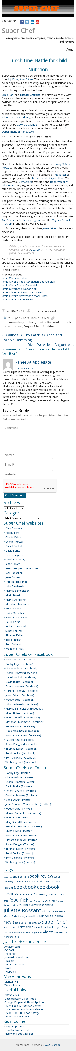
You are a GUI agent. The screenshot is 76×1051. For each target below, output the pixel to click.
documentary (14, 322)
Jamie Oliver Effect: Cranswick (19, 285)
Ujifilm (48, 326)
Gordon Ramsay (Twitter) (21, 795)
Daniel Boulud (13, 546)
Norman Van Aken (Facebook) (23, 735)
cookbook (25, 887)
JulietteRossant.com (16, 957)
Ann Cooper (9, 220)
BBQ (20, 877)
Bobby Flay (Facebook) (19, 664)
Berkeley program (30, 220)
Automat (8, 877)
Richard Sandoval (15, 626)
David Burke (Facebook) (19, 681)
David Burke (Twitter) (18, 786)
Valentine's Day (22, 932)
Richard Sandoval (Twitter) (21, 839)
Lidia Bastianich (14, 586)
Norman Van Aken (16, 617)
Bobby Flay (12, 532)
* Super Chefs (18, 318)
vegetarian (36, 932)
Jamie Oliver (40, 318)
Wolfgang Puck (14, 648)
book (26, 876)
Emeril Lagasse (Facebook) (21, 686)
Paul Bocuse (12, 622)
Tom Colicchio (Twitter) (19, 857)
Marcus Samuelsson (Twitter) (23, 813)
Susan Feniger (13, 630)
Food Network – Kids (17, 1030)
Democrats (25, 181)
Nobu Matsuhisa (15, 613)
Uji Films (13, 79)
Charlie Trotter (14, 541)
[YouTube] (37, 22)
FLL (58, 894)
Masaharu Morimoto (17, 604)
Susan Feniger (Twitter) (19, 844)
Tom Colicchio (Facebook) (20, 757)
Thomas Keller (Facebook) (21, 748)
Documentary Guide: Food (20, 998)
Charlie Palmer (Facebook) (21, 668)
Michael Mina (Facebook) (20, 726)
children (43, 881)
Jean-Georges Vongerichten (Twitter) (28, 804)
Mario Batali (12, 595)
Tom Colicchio (13, 644)
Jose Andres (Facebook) (19, 699)
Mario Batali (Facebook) (19, 713)
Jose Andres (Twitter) (18, 808)
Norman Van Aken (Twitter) (22, 835)
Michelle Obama (51, 916)
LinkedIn (9, 961)
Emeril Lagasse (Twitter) (20, 790)
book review (41, 876)
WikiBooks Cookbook (17, 1016)
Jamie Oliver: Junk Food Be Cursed (22, 292)
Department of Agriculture (48, 178)
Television (24, 927)
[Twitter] (27, 22)
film (30, 322)
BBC (14, 876)
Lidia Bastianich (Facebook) (21, 704)
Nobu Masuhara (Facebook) (22, 731)
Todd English (13, 639)
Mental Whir (11, 981)
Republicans (61, 174)
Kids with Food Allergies (19, 1033)
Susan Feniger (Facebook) (21, 744)
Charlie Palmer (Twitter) (20, 777)
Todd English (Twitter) (19, 853)
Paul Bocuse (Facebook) (19, 739)
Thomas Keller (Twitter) (20, 848)
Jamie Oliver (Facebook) (19, 695)
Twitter (9, 968)
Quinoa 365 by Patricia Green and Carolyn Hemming (32, 337)
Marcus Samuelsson (17, 590)
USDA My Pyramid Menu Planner (24, 1009)
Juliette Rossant (44, 311)
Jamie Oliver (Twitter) (18, 799)
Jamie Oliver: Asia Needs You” (19, 288)
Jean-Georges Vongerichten (22, 568)
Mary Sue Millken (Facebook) (22, 717)
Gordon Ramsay (15, 559)
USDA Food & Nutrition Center (22, 1005)
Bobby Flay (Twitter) (18, 773)
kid (43, 911)
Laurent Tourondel (16, 581)
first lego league (47, 894)
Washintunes (12, 985)
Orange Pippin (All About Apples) (24, 1002)
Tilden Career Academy (16, 117)
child (32, 881)
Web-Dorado (53, 1045)
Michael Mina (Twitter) (19, 831)
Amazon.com (12, 946)
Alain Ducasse (13, 528)
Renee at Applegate (33, 362)
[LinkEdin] (32, 22)
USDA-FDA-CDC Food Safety (21, 1013)
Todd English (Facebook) (20, 753)
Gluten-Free (49, 900)
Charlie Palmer (14, 537)
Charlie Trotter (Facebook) (21, 673)
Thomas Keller (14, 635)
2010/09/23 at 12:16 (24, 368)
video (48, 932)
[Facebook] (22, 22)
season (35, 249)
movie (17, 326)
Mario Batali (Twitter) (18, 817)
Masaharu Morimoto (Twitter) (23, 826)
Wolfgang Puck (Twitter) (20, 862)
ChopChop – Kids (14, 1026)
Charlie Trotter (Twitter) (20, 782)
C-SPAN (9, 950)
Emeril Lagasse (14, 555)
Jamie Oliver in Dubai (14, 278)
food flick (18, 900)
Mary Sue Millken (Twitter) (21, 822)
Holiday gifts (16, 905)
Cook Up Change (27, 124)
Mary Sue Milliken (15, 599)
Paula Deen (20, 923)
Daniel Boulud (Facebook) (20, 677)
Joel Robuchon (14, 573)
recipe (30, 922)
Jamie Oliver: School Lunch (17, 299)
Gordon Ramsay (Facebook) (22, 690)
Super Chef (32, 326)
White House (60, 932)
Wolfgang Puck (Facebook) (21, 762)
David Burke (12, 550)
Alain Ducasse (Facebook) (20, 659)
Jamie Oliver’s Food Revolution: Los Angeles (28, 281)
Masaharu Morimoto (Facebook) (24, 722)
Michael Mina (13, 608)
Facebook (10, 953)
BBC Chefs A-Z (13, 995)
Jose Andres (12, 577)
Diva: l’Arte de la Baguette (50, 344)
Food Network (35, 901)
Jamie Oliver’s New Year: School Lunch (25, 296)
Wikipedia (10, 971)
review (37, 922)
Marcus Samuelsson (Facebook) (24, 708)
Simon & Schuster (15, 964)
